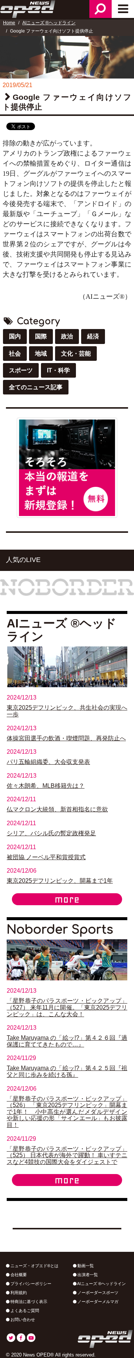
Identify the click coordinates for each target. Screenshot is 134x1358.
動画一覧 (85, 1265)
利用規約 (18, 1292)
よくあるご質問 (24, 1310)
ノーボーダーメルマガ (97, 1301)
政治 (67, 336)
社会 (15, 353)
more (67, 899)
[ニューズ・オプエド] (28, 8)
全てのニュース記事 (36, 387)
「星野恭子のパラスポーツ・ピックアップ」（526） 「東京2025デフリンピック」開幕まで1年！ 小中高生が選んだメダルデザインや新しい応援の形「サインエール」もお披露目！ (67, 1112)
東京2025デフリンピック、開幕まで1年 (60, 881)
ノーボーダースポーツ (97, 1292)
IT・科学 (58, 370)
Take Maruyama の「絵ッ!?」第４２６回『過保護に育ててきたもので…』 (67, 1041)
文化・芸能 (76, 353)
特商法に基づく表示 (28, 1301)
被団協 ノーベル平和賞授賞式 (46, 857)
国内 (15, 336)
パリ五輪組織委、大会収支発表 (48, 762)
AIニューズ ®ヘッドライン (49, 22)
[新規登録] (67, 467)
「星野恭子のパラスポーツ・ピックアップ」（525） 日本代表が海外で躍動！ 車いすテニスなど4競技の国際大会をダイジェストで (67, 1155)
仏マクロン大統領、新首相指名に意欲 (57, 809)
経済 (93, 336)
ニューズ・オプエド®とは (33, 1265)
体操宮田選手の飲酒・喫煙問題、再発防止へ (66, 738)
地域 (41, 353)
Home (9, 22)
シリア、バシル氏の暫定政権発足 (51, 833)
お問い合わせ (22, 1319)
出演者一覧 (87, 1274)
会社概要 (18, 1274)
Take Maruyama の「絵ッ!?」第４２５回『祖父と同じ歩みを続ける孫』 (67, 1071)
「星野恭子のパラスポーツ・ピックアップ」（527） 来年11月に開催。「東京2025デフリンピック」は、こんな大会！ (67, 1007)
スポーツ (21, 370)
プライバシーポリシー (30, 1283)
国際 (41, 336)
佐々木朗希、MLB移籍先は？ (45, 786)
